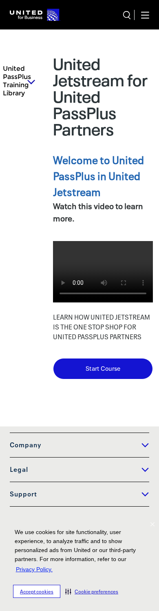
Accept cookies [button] (36, 591)
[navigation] (142, 15)
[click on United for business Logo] (35, 15)
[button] (92, 591)
